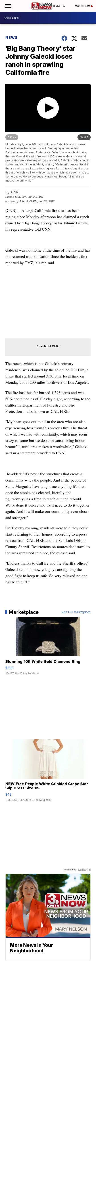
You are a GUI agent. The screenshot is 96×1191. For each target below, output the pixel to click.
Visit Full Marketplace (76, 612)
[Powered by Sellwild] (84, 869)
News (11, 37)
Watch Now (83, 6)
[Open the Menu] (7, 6)
